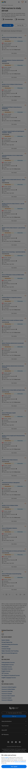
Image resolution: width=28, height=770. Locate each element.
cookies (6, 757)
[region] (14, 761)
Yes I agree (14, 766)
